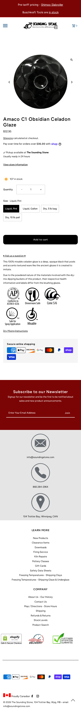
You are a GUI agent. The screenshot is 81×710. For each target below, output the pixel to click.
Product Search (40, 624)
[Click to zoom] (71, 59)
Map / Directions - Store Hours (40, 606)
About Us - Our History (40, 596)
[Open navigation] (11, 25)
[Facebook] (32, 696)
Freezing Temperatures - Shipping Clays (40, 575)
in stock (54, 12)
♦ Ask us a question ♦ (14, 255)
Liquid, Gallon (30, 208)
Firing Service (40, 551)
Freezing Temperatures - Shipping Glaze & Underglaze (40, 579)
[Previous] (9, 82)
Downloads (41, 547)
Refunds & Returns (40, 615)
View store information (15, 164)
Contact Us (40, 601)
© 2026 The (9, 702)
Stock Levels (40, 620)
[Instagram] (37, 696)
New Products (40, 538)
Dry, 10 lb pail (12, 217)
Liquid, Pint (11, 208)
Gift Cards (40, 565)
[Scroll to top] (73, 700)
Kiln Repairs (40, 556)
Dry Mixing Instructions (15, 330)
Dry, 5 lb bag (50, 208)
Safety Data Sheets (40, 570)
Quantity (8, 189)
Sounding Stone (24, 702)
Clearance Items (40, 542)
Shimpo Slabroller (52, 4)
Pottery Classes (40, 561)
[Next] (71, 82)
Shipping (8, 138)
